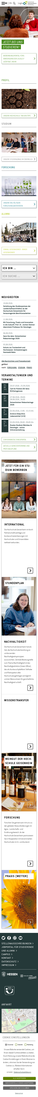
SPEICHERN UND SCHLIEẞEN (19, 1088)
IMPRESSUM (8, 965)
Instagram (15, 938)
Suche (14, 3)
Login (20, 3)
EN (10, 3)
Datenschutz (19, 1093)
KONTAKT (6, 958)
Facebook (9, 938)
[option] (19, 30)
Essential (10, 1045)
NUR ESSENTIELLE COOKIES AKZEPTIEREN (19, 1083)
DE (6, 3)
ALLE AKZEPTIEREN (19, 1078)
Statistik (20, 1045)
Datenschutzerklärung (22, 1072)
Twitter (3, 938)
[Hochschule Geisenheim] (29, 3)
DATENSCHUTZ (9, 961)
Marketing (30, 1045)
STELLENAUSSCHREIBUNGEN (16, 943)
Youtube (20, 938)
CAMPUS (6, 954)
